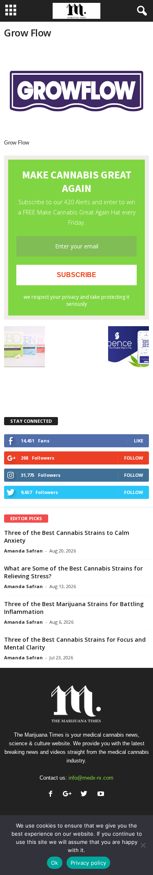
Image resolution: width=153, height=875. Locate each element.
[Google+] (69, 795)
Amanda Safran (23, 551)
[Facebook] (52, 795)
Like (138, 441)
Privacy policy (88, 862)
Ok (54, 862)
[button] (140, 11)
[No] (143, 845)
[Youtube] (101, 795)
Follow (133, 458)
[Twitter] (86, 795)
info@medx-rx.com (91, 778)
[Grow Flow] (76, 92)
